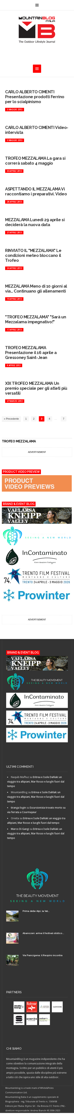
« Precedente (11, 418)
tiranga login (18, 807)
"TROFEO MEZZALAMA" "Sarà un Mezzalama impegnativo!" (35, 319)
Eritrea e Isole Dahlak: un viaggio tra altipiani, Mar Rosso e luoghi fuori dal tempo (35, 782)
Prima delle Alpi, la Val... (36, 911)
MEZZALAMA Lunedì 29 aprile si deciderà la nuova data (35, 222)
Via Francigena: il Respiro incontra (42, 955)
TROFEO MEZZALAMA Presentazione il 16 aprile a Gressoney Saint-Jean (31, 352)
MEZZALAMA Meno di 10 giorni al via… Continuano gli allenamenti (36, 289)
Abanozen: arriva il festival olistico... (43, 933)
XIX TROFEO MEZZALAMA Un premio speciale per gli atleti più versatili (36, 388)
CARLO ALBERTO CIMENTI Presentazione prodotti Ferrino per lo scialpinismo (34, 96)
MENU (37, 5)
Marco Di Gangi (20, 828)
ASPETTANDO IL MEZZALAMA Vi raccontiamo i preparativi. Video (36, 191)
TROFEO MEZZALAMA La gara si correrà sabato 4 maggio (35, 161)
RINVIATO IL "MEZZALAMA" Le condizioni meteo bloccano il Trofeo (33, 255)
